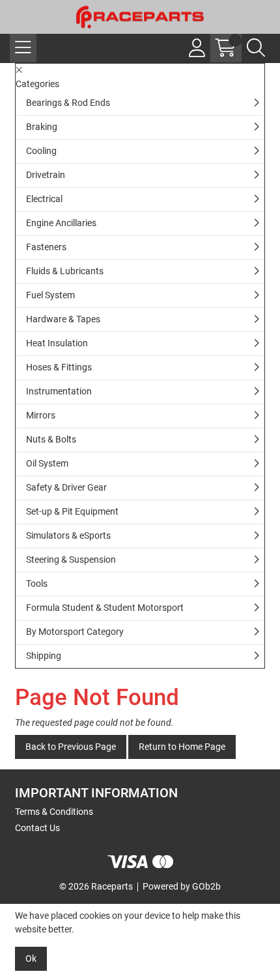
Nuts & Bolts (51, 439)
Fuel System (50, 295)
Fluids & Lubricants (65, 271)
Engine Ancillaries (61, 223)
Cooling (41, 151)
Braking (41, 127)
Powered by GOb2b (182, 886)
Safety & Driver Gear (66, 487)
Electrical (44, 199)
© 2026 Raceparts (96, 886)
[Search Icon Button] (256, 48)
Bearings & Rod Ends (68, 102)
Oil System (47, 463)
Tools (37, 583)
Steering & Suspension (71, 559)
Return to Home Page (182, 746)
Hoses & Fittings (59, 367)
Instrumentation (59, 391)
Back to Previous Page (70, 746)
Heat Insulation (57, 343)
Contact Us (37, 828)
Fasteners (46, 247)
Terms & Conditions (54, 811)
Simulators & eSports (68, 535)
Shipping (43, 655)
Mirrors (40, 415)
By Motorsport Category (75, 631)
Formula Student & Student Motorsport (105, 607)
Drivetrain (45, 175)
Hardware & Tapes (63, 319)
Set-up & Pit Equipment (72, 511)
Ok (30, 958)
